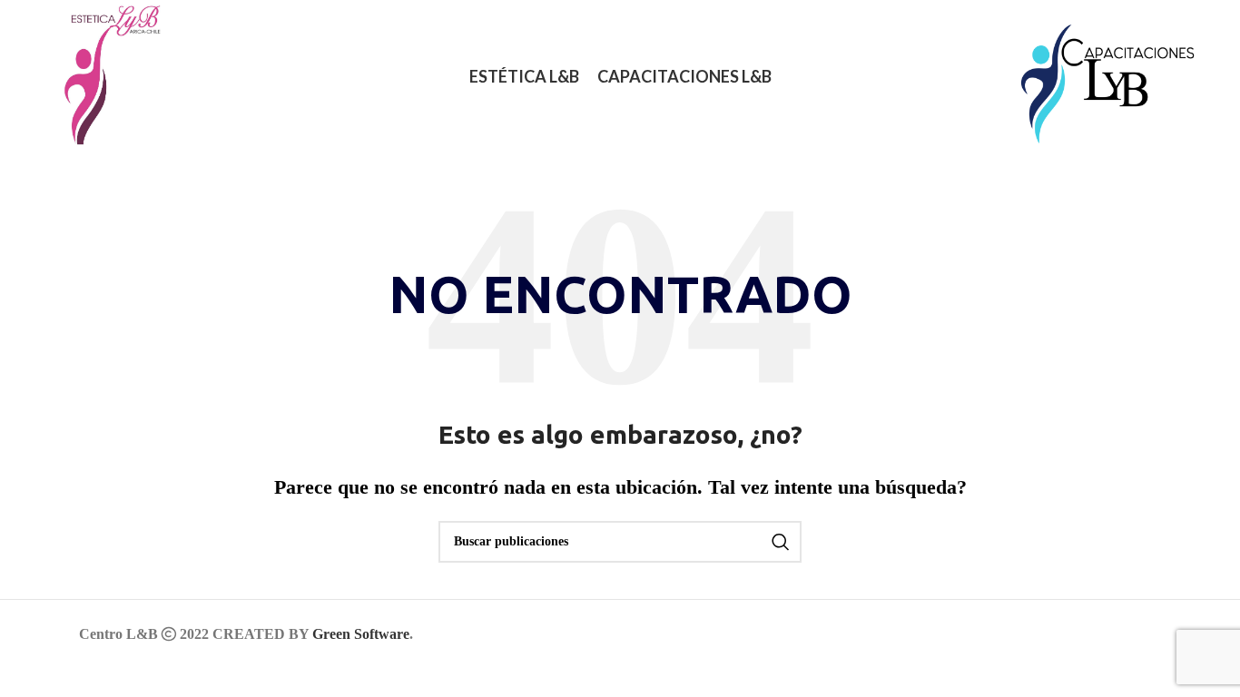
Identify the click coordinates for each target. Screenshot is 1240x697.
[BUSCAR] (781, 542)
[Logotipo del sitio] (102, 75)
